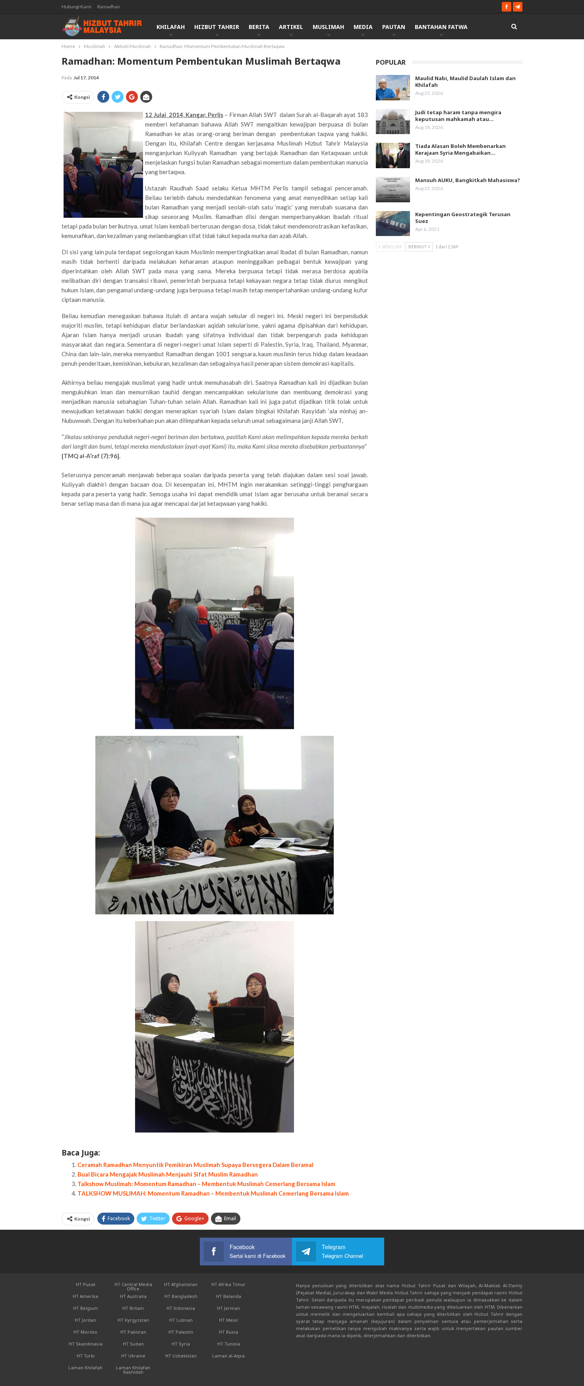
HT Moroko (85, 1332)
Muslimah (328, 27)
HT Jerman (228, 1308)
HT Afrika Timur (228, 1284)
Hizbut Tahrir (216, 27)
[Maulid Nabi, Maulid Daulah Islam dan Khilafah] (393, 87)
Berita (259, 27)
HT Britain (133, 1308)
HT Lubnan (181, 1320)
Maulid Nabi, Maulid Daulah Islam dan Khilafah (465, 81)
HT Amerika (85, 1296)
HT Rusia (228, 1332)
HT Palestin (180, 1332)
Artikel (291, 27)
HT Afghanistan (180, 1284)
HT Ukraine (133, 1356)
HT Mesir (228, 1320)
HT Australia (133, 1296)
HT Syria (181, 1344)
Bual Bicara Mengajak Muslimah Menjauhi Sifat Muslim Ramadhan (167, 1174)
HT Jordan (85, 1320)
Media (363, 27)
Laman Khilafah (85, 1368)
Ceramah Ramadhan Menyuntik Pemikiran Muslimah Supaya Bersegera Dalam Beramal (195, 1164)
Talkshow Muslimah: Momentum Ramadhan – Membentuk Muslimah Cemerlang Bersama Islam (206, 1183)
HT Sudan (133, 1344)
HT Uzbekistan (181, 1356)
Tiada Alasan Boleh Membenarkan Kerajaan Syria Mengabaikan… (460, 149)
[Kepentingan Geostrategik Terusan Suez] (393, 223)
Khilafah (171, 27)
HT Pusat (85, 1284)
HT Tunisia (228, 1344)
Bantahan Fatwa (441, 27)
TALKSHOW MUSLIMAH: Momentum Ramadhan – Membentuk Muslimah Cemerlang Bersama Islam (213, 1193)
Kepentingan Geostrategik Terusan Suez (463, 218)
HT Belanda (228, 1296)
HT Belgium (85, 1308)
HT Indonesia (180, 1308)
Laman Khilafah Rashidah (133, 1370)
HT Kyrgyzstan (133, 1320)
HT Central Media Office (133, 1286)
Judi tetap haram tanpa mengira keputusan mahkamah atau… (458, 116)
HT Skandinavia (85, 1344)
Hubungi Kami (76, 7)
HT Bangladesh (180, 1296)
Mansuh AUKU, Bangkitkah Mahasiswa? (467, 180)
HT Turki (86, 1356)
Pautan (393, 27)
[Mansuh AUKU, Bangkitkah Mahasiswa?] (393, 189)
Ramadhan (108, 7)
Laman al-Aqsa (228, 1356)
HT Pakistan (133, 1332)
